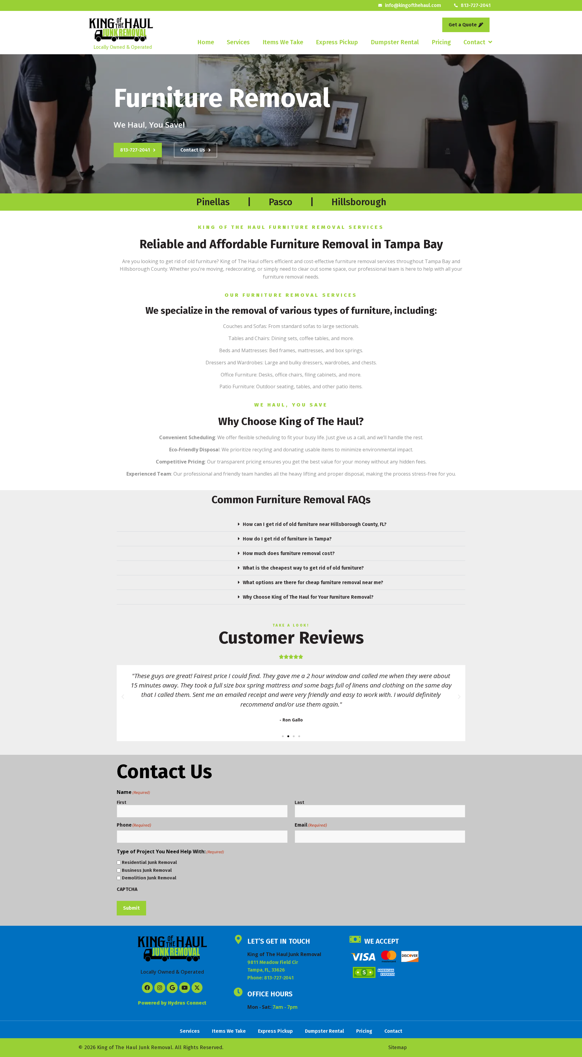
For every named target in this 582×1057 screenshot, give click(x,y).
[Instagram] (159, 987)
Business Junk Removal (147, 870)
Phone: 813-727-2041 (270, 978)
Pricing (441, 42)
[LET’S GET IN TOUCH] (238, 939)
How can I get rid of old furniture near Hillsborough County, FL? (314, 524)
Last (299, 802)
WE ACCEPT (381, 941)
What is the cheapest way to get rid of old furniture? (303, 568)
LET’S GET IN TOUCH (278, 941)
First (121, 802)
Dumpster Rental (395, 42)
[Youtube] (184, 987)
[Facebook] (147, 987)
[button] (291, 524)
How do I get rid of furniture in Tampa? (287, 539)
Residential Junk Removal (149, 862)
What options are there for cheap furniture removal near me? (313, 582)
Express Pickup (337, 42)
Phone (134, 825)
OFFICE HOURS (270, 994)
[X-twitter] (197, 987)
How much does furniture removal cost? (289, 553)
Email (311, 825)
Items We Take (283, 42)
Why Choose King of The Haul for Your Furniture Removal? (308, 597)
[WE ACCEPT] (355, 939)
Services (238, 42)
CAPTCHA (127, 889)
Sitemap (397, 1047)
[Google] (172, 987)
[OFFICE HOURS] (238, 992)
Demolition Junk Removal (149, 878)
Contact (474, 42)
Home (205, 42)
